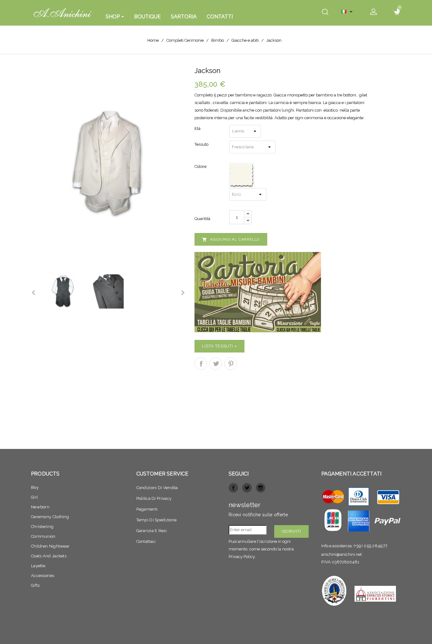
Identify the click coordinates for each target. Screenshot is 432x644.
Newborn (40, 507)
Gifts (35, 585)
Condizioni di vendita (157, 487)
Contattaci (146, 541)
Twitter (247, 488)
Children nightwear (50, 546)
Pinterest (231, 364)
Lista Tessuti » (219, 346)
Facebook (233, 488)
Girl (34, 497)
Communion (43, 536)
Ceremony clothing (50, 516)
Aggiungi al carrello (231, 239)
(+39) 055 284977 (371, 545)
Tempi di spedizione (156, 520)
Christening (42, 526)
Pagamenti (147, 509)
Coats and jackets (48, 556)
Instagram (260, 488)
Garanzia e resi (151, 530)
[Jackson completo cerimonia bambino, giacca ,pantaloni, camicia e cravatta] (108, 163)
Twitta (216, 364)
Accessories (42, 575)
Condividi (201, 364)
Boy (35, 487)
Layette (38, 565)
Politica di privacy (154, 498)
